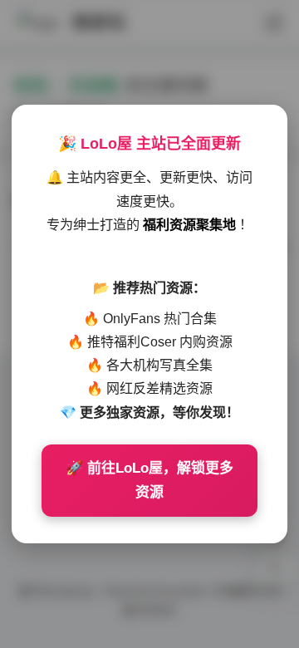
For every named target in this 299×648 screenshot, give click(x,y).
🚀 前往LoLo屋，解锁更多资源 (149, 480)
